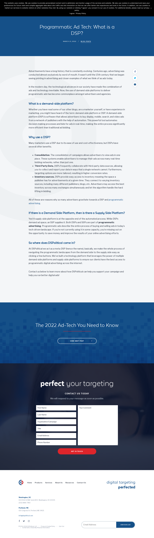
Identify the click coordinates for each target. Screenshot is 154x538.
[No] (151, 8)
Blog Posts (86, 41)
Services (48, 482)
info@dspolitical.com (26, 516)
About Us (59, 482)
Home (29, 482)
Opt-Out (61, 526)
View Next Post (77, 341)
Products (38, 482)
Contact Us (81, 482)
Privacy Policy (81, 13)
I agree (72, 13)
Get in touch (77, 451)
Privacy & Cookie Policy (48, 526)
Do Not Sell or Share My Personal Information (36, 527)
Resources (69, 482)
